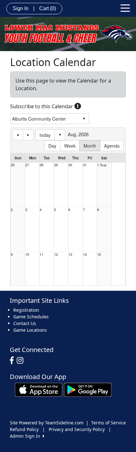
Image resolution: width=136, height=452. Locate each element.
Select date (59, 135)
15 (99, 254)
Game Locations (30, 330)
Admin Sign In (26, 436)
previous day (17, 135)
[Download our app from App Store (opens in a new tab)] (38, 389)
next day (28, 135)
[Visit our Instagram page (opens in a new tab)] (22, 360)
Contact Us (24, 323)
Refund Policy (24, 429)
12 (56, 254)
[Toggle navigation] (125, 7)
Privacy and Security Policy (77, 429)
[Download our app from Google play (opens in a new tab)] (87, 389)
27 (27, 165)
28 (41, 165)
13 (70, 254)
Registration (26, 310)
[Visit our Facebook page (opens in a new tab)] (13, 360)
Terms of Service (108, 423)
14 (85, 254)
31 (85, 165)
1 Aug (101, 165)
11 (41, 254)
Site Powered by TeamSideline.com (46, 423)
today (45, 135)
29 (56, 165)
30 (70, 165)
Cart (47, 8)
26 (13, 165)
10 (27, 254)
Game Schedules (31, 317)
